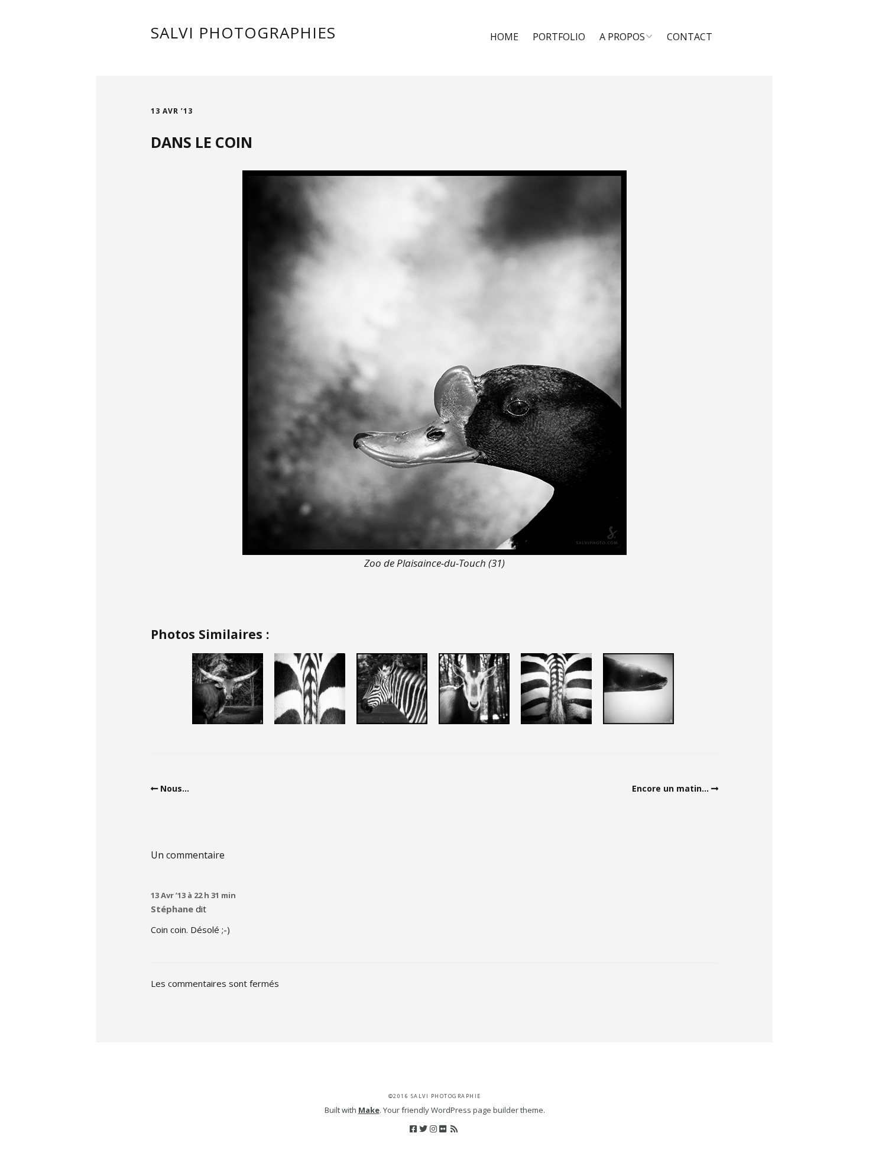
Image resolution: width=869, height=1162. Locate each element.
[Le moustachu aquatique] (638, 688)
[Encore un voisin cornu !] (474, 688)
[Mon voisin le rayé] (392, 688)
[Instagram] (433, 1128)
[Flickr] (442, 1128)
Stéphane (172, 909)
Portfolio (559, 36)
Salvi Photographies (243, 32)
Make (369, 1110)
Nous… (174, 788)
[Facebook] (413, 1128)
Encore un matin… (670, 788)
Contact (689, 36)
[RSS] (454, 1128)
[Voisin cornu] (227, 688)
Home (504, 36)
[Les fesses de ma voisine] (556, 688)
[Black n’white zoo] (309, 688)
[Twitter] (423, 1128)
